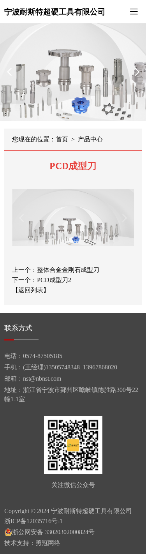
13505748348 (63, 367)
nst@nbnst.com (42, 378)
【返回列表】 (30, 290)
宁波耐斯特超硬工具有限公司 (55, 12)
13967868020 (100, 367)
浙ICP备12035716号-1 (33, 521)
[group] (73, 72)
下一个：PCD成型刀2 (41, 280)
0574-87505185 (42, 356)
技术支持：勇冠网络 (32, 543)
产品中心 (90, 139)
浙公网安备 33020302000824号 (53, 532)
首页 (62, 139)
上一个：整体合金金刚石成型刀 (55, 270)
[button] (73, 113)
